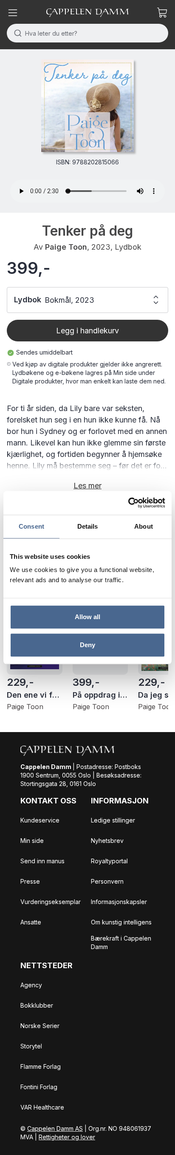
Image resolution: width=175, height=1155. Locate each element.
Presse (30, 881)
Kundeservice (39, 820)
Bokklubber (36, 1005)
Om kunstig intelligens (121, 922)
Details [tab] (87, 526)
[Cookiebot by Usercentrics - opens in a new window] (128, 502)
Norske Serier (39, 1025)
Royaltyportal (109, 861)
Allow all (88, 616)
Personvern (107, 881)
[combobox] (87, 33)
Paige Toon (66, 246)
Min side (32, 840)
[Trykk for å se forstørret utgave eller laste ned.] (87, 105)
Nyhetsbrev (107, 840)
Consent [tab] (31, 526)
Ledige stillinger (113, 820)
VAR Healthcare (42, 1107)
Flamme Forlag (40, 1066)
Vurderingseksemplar (50, 901)
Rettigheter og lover (67, 1137)
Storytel (31, 1046)
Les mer (87, 485)
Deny (87, 644)
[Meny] (13, 13)
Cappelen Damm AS (55, 1128)
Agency (31, 985)
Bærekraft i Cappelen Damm (121, 942)
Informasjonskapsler (119, 901)
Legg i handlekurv (87, 330)
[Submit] (16, 33)
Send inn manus (42, 861)
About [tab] (143, 526)
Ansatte (30, 922)
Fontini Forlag (38, 1086)
